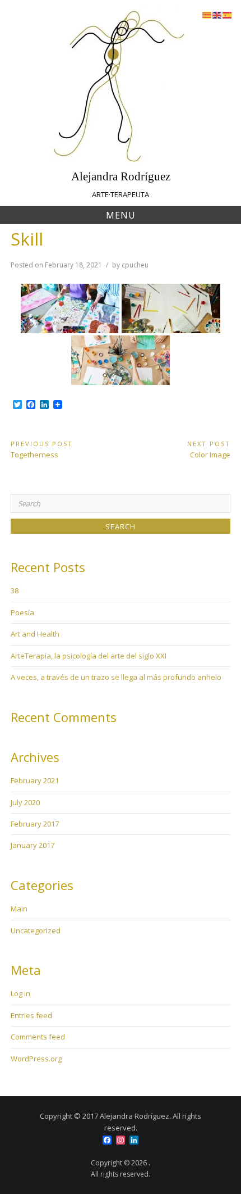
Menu (121, 215)
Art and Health (35, 634)
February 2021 (35, 780)
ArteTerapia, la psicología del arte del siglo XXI (88, 656)
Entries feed (31, 1015)
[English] (217, 14)
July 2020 (25, 802)
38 (14, 590)
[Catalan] (207, 14)
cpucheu (135, 265)
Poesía (22, 612)
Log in (20, 993)
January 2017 (32, 845)
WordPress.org (36, 1059)
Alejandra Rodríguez (120, 176)
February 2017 (35, 824)
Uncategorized (36, 930)
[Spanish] (228, 14)
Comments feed (38, 1037)
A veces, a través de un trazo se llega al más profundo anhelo (116, 677)
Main (19, 909)
